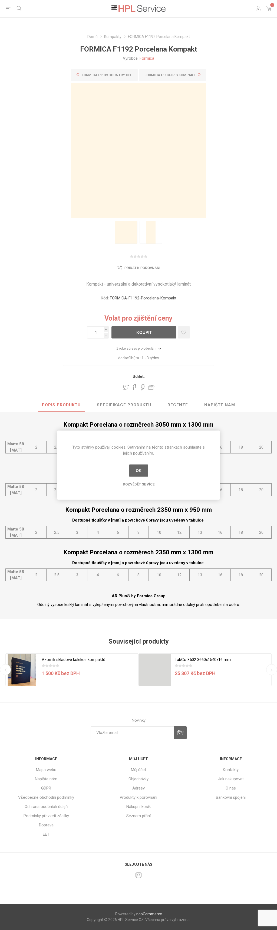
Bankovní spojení (231, 797)
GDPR (46, 788)
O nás (231, 788)
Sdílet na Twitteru (126, 387)
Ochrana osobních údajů (46, 806)
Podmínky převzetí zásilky (46, 815)
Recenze (177, 404)
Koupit (144, 332)
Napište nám (219, 404)
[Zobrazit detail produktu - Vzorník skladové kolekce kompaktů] (22, 670)
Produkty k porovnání (138, 797)
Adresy (138, 788)
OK (138, 470)
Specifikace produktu (124, 404)
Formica (147, 58)
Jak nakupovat (231, 778)
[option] (126, 232)
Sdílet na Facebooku (134, 387)
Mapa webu (46, 769)
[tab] (61, 405)
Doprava (46, 825)
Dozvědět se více (138, 484)
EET (46, 834)
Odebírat (180, 732)
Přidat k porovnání (142, 268)
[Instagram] (138, 875)
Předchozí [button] (5, 669)
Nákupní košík (138, 806)
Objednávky (138, 778)
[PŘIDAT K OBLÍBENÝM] (184, 332)
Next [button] (271, 669)
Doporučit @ (151, 387)
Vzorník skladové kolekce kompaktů (73, 659)
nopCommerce (149, 914)
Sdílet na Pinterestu (143, 387)
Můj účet (138, 769)
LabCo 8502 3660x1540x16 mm (203, 659)
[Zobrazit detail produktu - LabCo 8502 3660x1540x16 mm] (155, 670)
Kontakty (231, 769)
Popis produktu (61, 404)
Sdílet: (139, 376)
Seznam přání (138, 815)
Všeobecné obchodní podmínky (46, 797)
